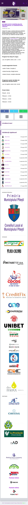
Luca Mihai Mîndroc (8, 161)
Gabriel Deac (7, 175)
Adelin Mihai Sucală (8, 185)
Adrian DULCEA (7, 182)
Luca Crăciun (7, 154)
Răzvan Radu (7, 136)
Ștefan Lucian (7, 140)
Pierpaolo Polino (7, 150)
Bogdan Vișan (7, 143)
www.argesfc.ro (14, 38)
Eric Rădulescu (7, 168)
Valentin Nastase (8, 178)
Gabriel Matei (7, 171)
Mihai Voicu (7, 164)
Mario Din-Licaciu (8, 157)
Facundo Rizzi (7, 147)
